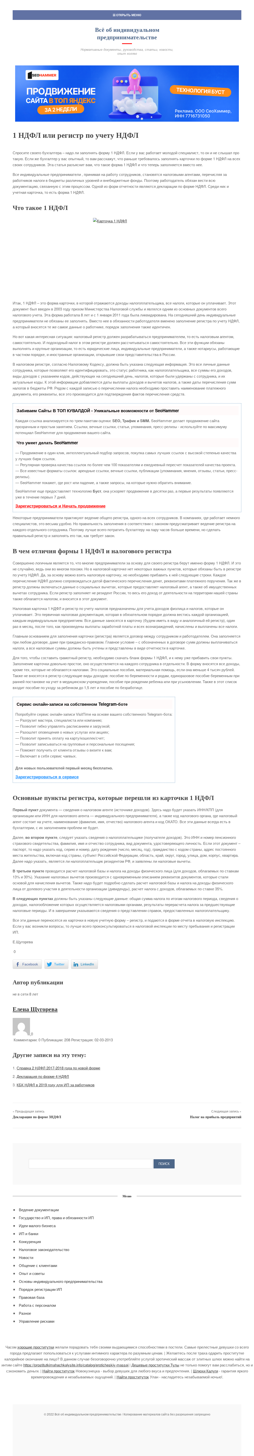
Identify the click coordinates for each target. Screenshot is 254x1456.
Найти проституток (58, 1370)
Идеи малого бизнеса (37, 1225)
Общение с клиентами (38, 1265)
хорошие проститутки (35, 1347)
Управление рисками (36, 1321)
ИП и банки (28, 1233)
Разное (25, 1313)
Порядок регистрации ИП (40, 1289)
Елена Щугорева (35, 1009)
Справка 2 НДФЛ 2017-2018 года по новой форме (58, 1067)
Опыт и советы (32, 1273)
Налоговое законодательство (44, 1249)
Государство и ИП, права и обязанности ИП (56, 1217)
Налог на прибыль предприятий (215, 1117)
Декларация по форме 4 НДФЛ (43, 1076)
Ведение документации (39, 1209)
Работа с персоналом (37, 1305)
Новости (26, 1257)
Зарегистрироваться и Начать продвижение (60, 506)
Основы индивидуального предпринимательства (60, 1281)
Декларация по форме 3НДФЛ (37, 1117)
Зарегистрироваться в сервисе (47, 777)
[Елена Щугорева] (22, 1033)
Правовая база (31, 1297)
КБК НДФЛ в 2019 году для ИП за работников (56, 1084)
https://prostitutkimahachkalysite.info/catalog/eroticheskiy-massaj (75, 1364)
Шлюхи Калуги (205, 1370)
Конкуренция (30, 1241)
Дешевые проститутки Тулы (155, 1364)
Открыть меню (128, 15)
